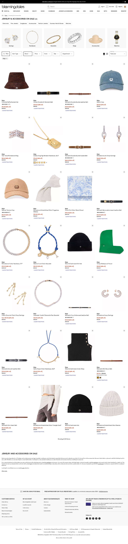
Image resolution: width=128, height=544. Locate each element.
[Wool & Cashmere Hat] (80, 403)
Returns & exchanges (7, 510)
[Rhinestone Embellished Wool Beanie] (111, 403)
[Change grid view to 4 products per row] (104, 54)
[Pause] (125, 2)
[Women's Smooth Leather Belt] (16, 347)
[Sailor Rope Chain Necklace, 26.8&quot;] (48, 347)
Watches (68, 23)
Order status (26, 507)
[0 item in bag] (125, 6)
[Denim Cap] (111, 80)
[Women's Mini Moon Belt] (111, 347)
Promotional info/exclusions (99, 508)
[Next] (29, 80)
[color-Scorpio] (42, 162)
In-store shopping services (71, 506)
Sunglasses (23, 23)
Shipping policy (6, 513)
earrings (96, 462)
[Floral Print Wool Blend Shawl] (80, 188)
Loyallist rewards (27, 505)
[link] (16, 105)
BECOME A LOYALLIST (47, 1)
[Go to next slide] (123, 2)
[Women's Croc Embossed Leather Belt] (80, 293)
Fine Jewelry (14, 23)
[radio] (34, 162)
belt (31, 463)
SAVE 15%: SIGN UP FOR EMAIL (31, 491)
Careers (46, 507)
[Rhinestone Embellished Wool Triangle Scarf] (48, 403)
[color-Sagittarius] (44, 162)
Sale (6, 15)
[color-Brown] (98, 377)
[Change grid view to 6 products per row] (107, 54)
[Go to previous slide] (3, 2)
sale (23, 468)
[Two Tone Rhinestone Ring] (16, 133)
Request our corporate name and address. (79, 534)
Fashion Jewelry (43, 23)
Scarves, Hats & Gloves (56, 23)
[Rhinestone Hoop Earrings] (111, 293)
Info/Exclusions (103, 491)
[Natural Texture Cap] (16, 188)
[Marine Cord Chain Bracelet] (48, 242)
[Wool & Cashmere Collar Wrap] (80, 347)
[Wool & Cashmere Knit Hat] (80, 242)
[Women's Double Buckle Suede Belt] (80, 133)
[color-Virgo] (37, 162)
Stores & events (69, 512)
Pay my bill (25, 510)
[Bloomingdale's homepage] (3, 15)
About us (46, 502)
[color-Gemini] (34, 162)
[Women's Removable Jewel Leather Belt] (111, 188)
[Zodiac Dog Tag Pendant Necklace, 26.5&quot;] (48, 133)
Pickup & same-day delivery (72, 509)
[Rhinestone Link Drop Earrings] (111, 133)
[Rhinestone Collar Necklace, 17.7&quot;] (16, 242)
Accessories (32, 23)
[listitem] (64, 1)
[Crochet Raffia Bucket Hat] (16, 80)
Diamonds (6, 23)
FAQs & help (5, 507)
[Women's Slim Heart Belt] (16, 403)
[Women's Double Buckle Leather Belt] (80, 80)
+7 (46, 162)
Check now (110, 508)
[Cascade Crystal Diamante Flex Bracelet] (48, 293)
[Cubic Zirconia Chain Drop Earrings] (16, 293)
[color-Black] (100, 377)
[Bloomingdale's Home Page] (13, 7)
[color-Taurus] (39, 162)
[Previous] (4, 80)
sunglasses (100, 463)
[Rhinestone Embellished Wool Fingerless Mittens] (48, 188)
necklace (48, 462)
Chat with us (5, 502)
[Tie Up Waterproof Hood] (111, 242)
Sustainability (47, 510)
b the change (47, 505)
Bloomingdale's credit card (29, 502)
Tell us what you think (7, 516)
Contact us (4, 505)
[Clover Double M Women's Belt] (48, 80)
